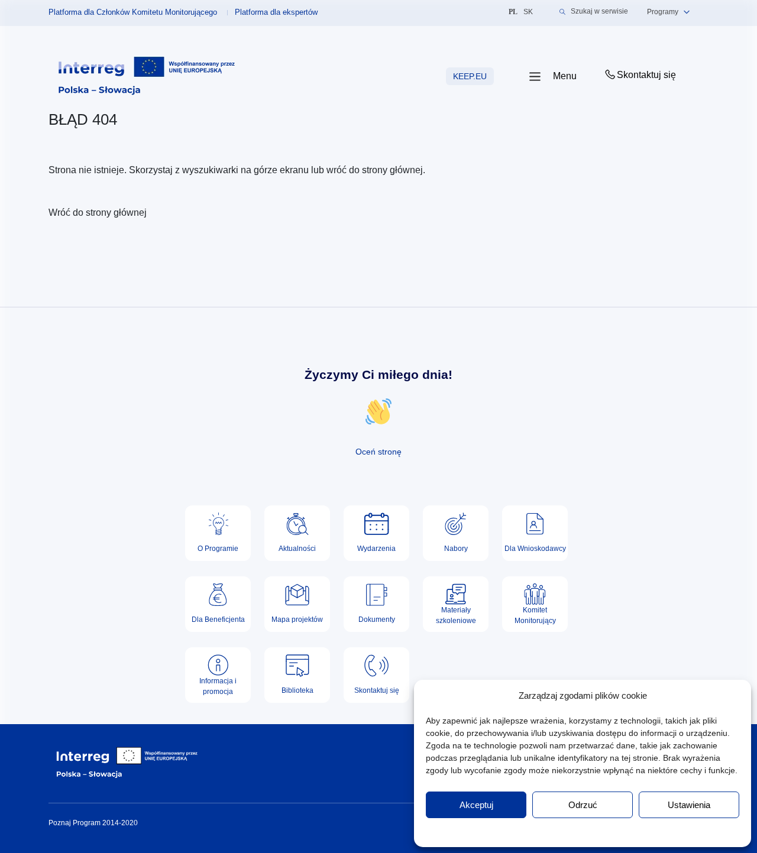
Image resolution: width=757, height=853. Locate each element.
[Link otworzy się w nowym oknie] (146, 76)
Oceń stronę (378, 451)
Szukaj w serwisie (599, 11)
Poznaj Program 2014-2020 (93, 823)
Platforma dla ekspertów (276, 12)
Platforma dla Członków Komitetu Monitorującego (132, 12)
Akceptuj (476, 805)
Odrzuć (582, 805)
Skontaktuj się (646, 75)
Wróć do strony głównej (97, 212)
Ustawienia (689, 805)
